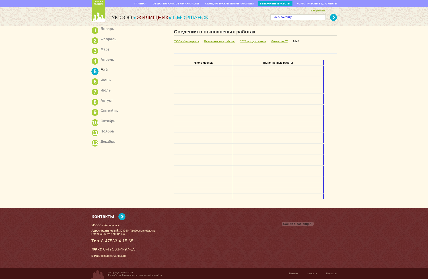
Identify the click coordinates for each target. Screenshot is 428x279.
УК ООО (141, 17)
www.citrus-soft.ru (153, 275)
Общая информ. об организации (176, 3)
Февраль (109, 39)
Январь (107, 29)
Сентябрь (109, 111)
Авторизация (318, 10)
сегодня (98, 2)
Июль (106, 90)
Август (107, 100)
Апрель (107, 59)
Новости (312, 273)
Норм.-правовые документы (317, 3)
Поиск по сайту (282, 17)
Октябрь (108, 121)
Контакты (102, 216)
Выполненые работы (275, 3)
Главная (140, 3)
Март (105, 49)
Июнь (106, 80)
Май (104, 70)
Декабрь (108, 141)
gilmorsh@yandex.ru (113, 255)
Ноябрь (107, 131)
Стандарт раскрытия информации (229, 3)
